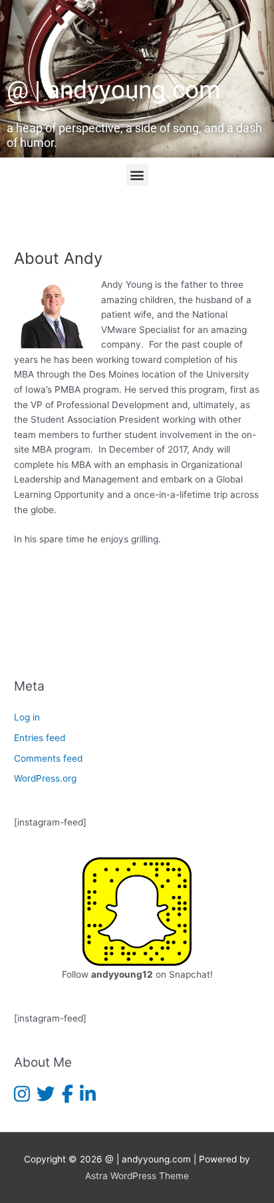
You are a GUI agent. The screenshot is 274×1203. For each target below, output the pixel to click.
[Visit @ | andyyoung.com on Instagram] (22, 1097)
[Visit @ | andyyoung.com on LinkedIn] (88, 1097)
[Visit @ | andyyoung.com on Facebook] (67, 1097)
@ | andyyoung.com (113, 90)
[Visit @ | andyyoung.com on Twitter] (46, 1097)
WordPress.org (45, 778)
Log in (27, 717)
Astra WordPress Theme (137, 1175)
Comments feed (48, 758)
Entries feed (39, 737)
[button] (137, 175)
